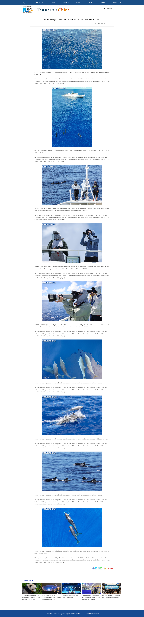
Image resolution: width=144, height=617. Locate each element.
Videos (78, 2)
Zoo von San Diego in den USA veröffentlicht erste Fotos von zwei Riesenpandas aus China (31, 597)
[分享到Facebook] (93, 568)
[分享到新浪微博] (99, 568)
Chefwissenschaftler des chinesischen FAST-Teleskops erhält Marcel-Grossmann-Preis (51, 597)
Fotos (90, 2)
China (38, 2)
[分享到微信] (101, 568)
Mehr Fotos (28, 580)
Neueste (102, 2)
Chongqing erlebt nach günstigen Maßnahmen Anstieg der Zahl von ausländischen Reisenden (91, 597)
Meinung (66, 2)
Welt (53, 2)
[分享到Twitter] (96, 568)
